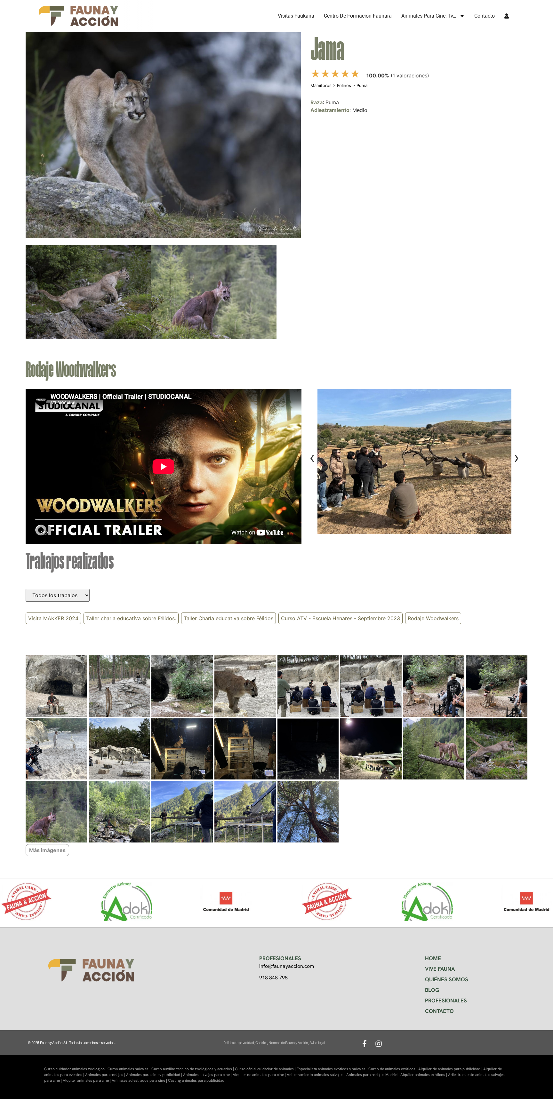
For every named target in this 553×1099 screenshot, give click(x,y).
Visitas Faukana (296, 16)
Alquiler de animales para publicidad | (450, 1068)
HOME (433, 958)
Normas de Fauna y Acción (288, 1042)
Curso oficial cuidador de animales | (266, 1068)
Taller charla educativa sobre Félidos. (131, 618)
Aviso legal (317, 1042)
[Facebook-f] (364, 1043)
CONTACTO (439, 1011)
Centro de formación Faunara (358, 16)
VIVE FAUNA (440, 968)
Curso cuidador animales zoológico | (76, 1068)
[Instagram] (378, 1043)
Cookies (261, 1042)
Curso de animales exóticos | (393, 1068)
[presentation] (312, 457)
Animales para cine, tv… (428, 16)
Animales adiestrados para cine (138, 1080)
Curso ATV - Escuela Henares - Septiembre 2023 (340, 618)
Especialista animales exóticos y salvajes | (332, 1068)
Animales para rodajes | (105, 1074)
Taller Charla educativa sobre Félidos (228, 618)
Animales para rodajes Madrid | (373, 1074)
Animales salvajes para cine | (208, 1074)
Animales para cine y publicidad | (154, 1074)
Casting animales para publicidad (196, 1080)
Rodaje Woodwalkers (433, 618)
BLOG (432, 989)
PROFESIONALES (446, 1000)
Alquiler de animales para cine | (260, 1074)
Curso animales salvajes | (129, 1068)
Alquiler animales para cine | (87, 1080)
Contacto (484, 16)
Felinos (344, 85)
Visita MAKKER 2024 (53, 618)
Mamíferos (321, 85)
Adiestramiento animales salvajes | (316, 1074)
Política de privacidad (238, 1042)
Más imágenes (47, 850)
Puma (362, 85)
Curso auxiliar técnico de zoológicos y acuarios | (193, 1068)
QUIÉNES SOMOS (446, 979)
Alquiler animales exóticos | (424, 1074)
